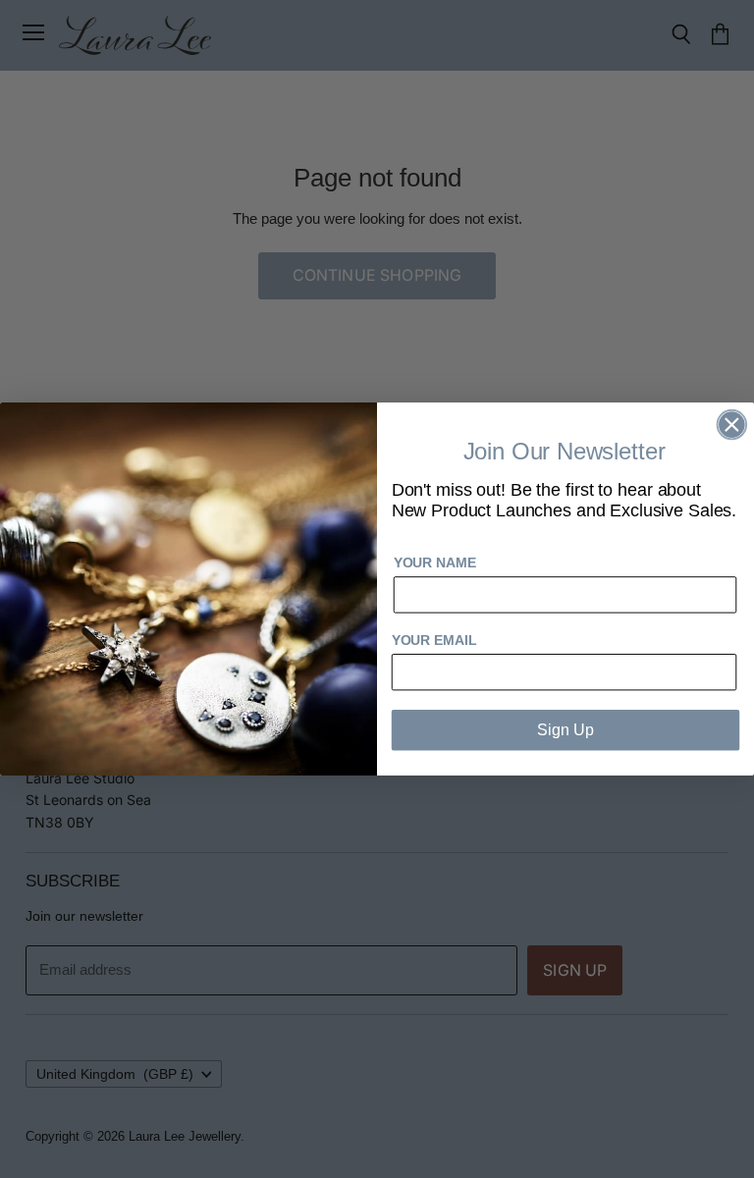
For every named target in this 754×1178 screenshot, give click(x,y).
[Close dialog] (732, 425)
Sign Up (565, 730)
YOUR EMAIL (434, 640)
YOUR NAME (435, 563)
